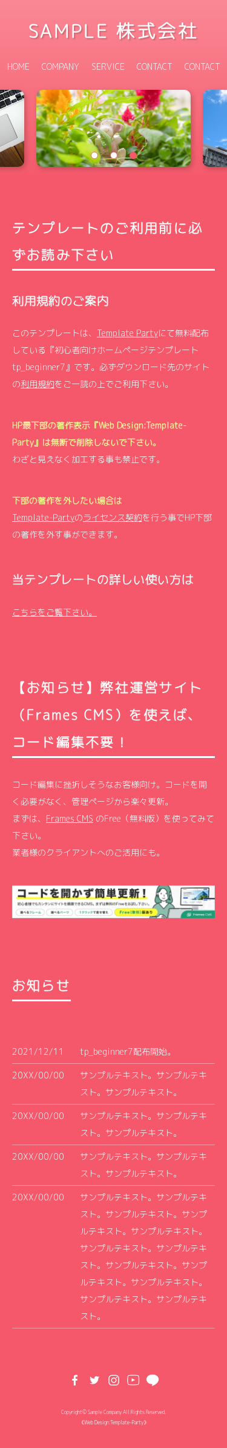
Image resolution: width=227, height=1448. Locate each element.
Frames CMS (69, 818)
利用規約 (37, 384)
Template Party (127, 333)
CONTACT (155, 66)
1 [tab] (94, 155)
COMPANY (60, 66)
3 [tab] (133, 155)
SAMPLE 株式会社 (113, 31)
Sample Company (105, 1412)
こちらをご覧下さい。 (54, 612)
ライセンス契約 (112, 517)
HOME (18, 66)
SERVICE (108, 66)
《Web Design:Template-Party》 (113, 1422)
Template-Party (43, 517)
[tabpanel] (113, 128)
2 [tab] (113, 155)
